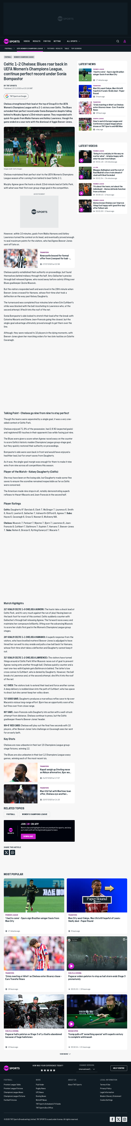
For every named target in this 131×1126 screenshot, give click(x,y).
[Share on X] (6, 852)
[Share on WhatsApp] (12, 852)
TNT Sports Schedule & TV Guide (48, 1104)
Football (8, 57)
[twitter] (118, 1119)
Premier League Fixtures (13, 1088)
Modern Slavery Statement (110, 1096)
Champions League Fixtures (14, 1096)
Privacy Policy (105, 1088)
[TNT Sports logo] (12, 41)
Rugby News (41, 1088)
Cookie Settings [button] (106, 1100)
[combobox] (86, 1069)
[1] (41, 1070)
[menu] (117, 41)
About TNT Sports (75, 1084)
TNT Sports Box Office (44, 1108)
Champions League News (13, 1092)
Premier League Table (12, 1084)
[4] (51, 1070)
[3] (48, 1070)
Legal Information (107, 1092)
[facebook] (112, 1119)
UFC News (40, 1092)
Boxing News (41, 1096)
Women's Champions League (24, 57)
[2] (44, 1070)
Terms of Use (105, 1084)
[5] (54, 1070)
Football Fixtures (10, 1100)
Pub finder (40, 1084)
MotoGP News (41, 1100)
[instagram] (124, 1119)
